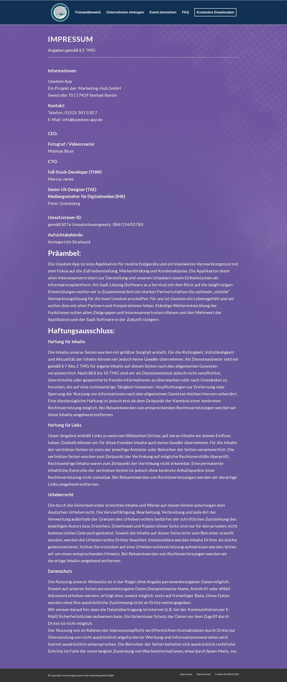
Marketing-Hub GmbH (102, 675)
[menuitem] (88, 12)
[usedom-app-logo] (60, 12)
